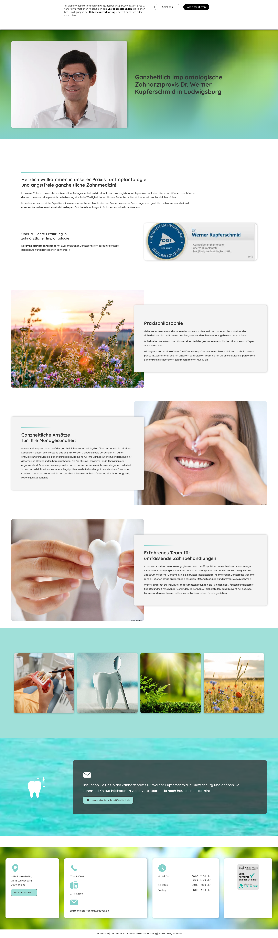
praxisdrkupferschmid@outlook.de (89, 910)
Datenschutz (118, 933)
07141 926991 (77, 893)
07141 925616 (77, 876)
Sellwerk (177, 933)
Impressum (102, 933)
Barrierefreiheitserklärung (142, 933)
